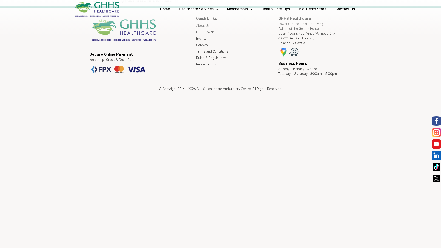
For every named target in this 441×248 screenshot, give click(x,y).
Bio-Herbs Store (312, 9)
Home (165, 9)
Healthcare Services (196, 9)
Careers (202, 45)
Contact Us (345, 9)
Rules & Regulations (211, 58)
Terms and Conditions (212, 52)
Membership (237, 9)
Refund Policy (206, 64)
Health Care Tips (275, 9)
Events (201, 39)
